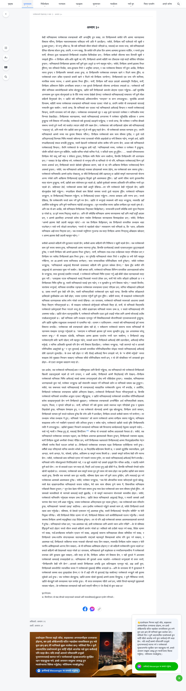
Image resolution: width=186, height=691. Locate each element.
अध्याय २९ (41, 621)
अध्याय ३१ (39, 625)
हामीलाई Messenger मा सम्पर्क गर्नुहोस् (157, 666)
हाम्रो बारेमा (167, 3)
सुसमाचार (96, 3)
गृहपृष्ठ (10, 3)
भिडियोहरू (45, 3)
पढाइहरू (79, 3)
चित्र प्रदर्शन (149, 3)
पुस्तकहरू (27, 3)
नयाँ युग (131, 3)
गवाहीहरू (113, 3)
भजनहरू (62, 3)
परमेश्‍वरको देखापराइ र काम (42, 14)
